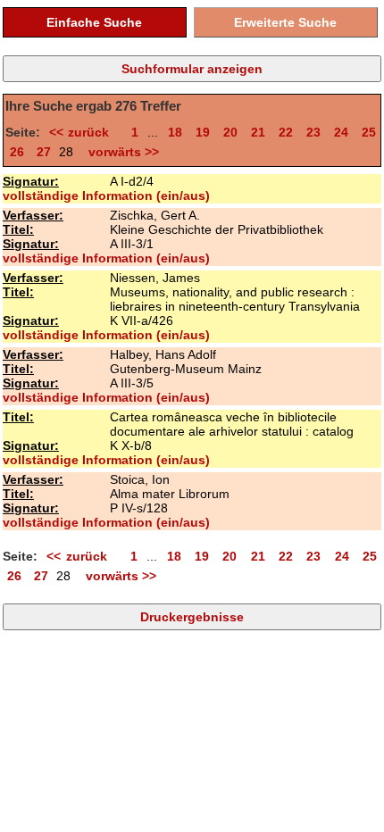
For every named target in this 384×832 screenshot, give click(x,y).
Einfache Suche (94, 22)
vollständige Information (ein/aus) (106, 195)
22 (286, 132)
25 (369, 132)
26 (17, 152)
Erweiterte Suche (285, 22)
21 (258, 132)
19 (203, 132)
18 (175, 132)
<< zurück (83, 132)
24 (341, 132)
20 (230, 132)
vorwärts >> (120, 152)
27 (44, 152)
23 (313, 132)
